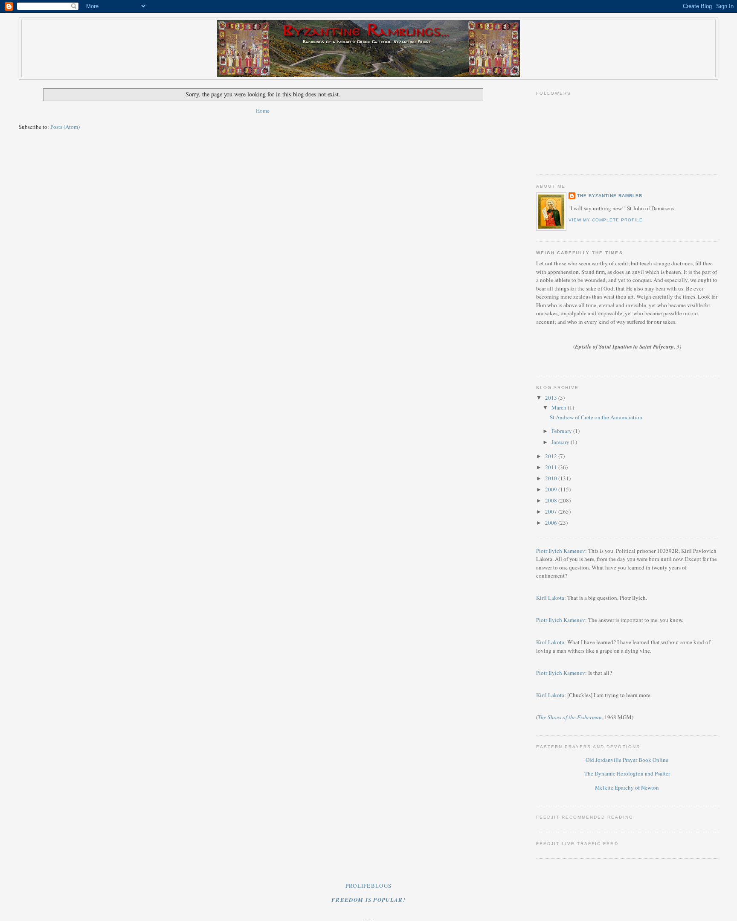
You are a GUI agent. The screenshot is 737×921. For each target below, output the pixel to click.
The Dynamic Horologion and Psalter (627, 773)
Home (263, 110)
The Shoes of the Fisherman (570, 717)
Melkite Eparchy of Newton (627, 787)
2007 (551, 511)
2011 (551, 467)
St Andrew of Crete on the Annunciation (596, 417)
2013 (551, 397)
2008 (551, 500)
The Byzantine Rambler (609, 195)
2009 (551, 489)
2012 (551, 456)
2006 (551, 522)
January (561, 442)
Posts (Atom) (65, 127)
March (559, 407)
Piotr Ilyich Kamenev (560, 551)
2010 (551, 478)
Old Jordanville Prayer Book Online (627, 760)
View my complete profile (606, 220)
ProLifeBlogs (368, 885)
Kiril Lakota (550, 597)
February (562, 431)
